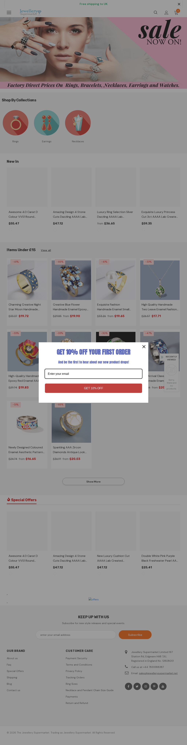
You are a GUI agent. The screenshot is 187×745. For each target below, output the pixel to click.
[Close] (144, 346)
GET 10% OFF (93, 388)
